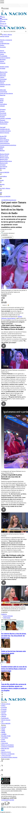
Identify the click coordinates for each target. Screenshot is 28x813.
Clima (1, 42)
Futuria (2, 50)
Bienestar (2, 81)
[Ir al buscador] (2, 11)
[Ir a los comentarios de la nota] (6, 296)
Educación (3, 75)
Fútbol (2, 99)
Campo (2, 54)
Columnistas (3, 91)
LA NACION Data (4, 43)
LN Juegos (3, 109)
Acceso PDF (3, 136)
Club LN (4, 23)
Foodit (3, 21)
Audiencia (4, 614)
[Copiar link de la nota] (2, 300)
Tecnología (3, 113)
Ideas (1, 149)
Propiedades (3, 56)
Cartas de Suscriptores (6, 93)
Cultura (2, 77)
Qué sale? (2, 127)
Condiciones (4, 800)
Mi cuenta (4, 26)
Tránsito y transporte (6, 40)
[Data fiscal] (2, 810)
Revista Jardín (4, 163)
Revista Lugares (4, 157)
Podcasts (2, 120)
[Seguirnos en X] (2, 766)
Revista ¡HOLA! (4, 156)
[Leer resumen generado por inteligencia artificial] (2, 296)
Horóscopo (3, 115)
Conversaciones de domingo (8, 145)
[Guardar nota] (4, 296)
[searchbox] (13, 31)
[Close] (2, 693)
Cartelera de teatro (5, 131)
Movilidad (3, 59)
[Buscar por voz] (25, 31)
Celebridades (6, 618)
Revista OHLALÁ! (4, 154)
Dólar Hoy (3, 52)
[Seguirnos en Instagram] (2, 770)
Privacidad (11, 800)
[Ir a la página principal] (14, 15)
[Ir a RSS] (2, 775)
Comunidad (3, 79)
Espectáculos (12, 200)
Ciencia (2, 83)
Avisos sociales (4, 141)
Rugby (2, 100)
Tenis (1, 102)
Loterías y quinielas (5, 118)
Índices (2, 61)
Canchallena (3, 104)
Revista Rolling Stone (6, 161)
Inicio (3, 17)
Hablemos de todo (5, 84)
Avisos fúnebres (4, 140)
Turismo (2, 111)
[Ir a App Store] (5, 784)
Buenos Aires (3, 72)
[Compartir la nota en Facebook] (2, 302)
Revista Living (4, 159)
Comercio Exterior (5, 58)
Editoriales (3, 90)
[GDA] (5, 805)
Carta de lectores (5, 143)
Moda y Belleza (4, 122)
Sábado (2, 147)
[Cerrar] (25, 28)
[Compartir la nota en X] (4, 302)
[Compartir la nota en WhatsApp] (4, 298)
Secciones (4, 19)
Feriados (2, 116)
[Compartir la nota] (2, 298)
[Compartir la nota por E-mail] (6, 302)
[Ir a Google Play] (5, 780)
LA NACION (4, 200)
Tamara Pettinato (8, 616)
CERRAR (2, 1)
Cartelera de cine (5, 129)
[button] (14, 112)
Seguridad (3, 74)
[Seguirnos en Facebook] (2, 761)
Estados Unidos (4, 66)
